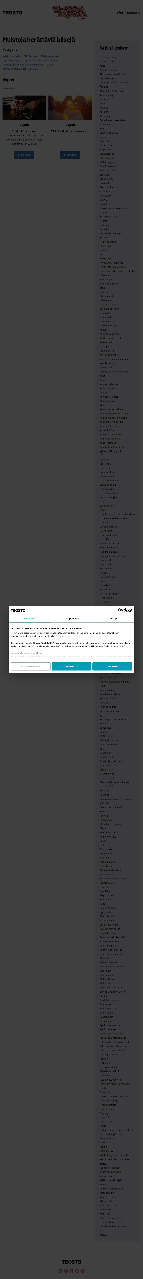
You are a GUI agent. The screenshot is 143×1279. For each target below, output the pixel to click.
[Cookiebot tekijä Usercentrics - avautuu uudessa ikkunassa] (120, 610)
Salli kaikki (112, 666)
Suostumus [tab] (29, 618)
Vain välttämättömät (30, 666)
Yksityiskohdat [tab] (71, 618)
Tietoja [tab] (113, 618)
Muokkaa (69, 666)
